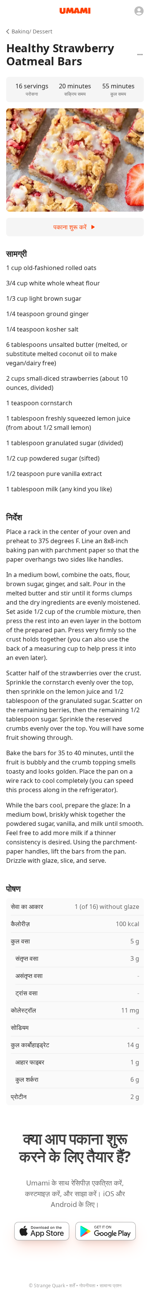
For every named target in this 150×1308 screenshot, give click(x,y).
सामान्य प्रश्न (111, 1285)
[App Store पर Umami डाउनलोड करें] (41, 1231)
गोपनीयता (87, 1285)
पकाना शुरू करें (70, 227)
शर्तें (72, 1285)
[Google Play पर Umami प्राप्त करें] (105, 1231)
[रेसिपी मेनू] (140, 54)
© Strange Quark (47, 1285)
